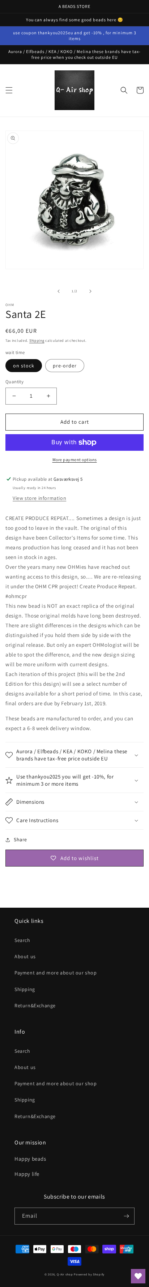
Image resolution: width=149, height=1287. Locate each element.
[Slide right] (90, 291)
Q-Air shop (65, 1274)
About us (25, 956)
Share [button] (20, 839)
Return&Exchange (35, 1005)
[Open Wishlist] (138, 1276)
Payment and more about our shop (55, 972)
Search (22, 940)
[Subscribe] (126, 1216)
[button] (9, 90)
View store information (39, 498)
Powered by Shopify (89, 1274)
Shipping (36, 340)
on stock (23, 365)
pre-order (65, 365)
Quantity (14, 382)
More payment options (74, 459)
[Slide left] (59, 291)
